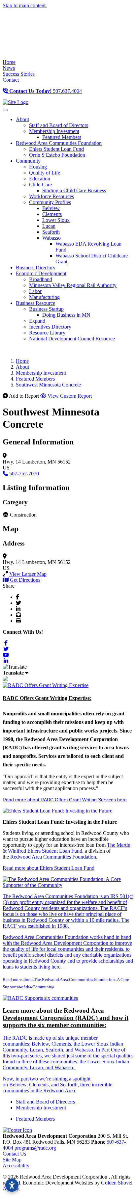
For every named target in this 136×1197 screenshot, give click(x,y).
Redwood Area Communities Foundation (53, 857)
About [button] (22, 119)
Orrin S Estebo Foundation (57, 155)
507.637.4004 (45, 91)
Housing (38, 167)
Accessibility (16, 1165)
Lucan (48, 226)
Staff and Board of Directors (58, 125)
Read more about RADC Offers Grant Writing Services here (65, 799)
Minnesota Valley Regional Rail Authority (73, 285)
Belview (51, 208)
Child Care (40, 184)
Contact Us (14, 1154)
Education (39, 178)
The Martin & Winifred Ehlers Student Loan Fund (66, 848)
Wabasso (51, 238)
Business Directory (35, 267)
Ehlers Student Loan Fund (56, 149)
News (9, 68)
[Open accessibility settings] (11, 1185)
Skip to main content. (25, 5)
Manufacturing (44, 297)
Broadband (40, 279)
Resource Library (47, 332)
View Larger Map (28, 574)
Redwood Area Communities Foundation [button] (59, 143)
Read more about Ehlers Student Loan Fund (48, 868)
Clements (52, 214)
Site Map (12, 1159)
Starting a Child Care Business (74, 190)
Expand (37, 321)
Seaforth (51, 232)
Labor (35, 291)
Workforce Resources (51, 196)
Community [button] (28, 161)
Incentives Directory (50, 327)
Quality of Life (44, 172)
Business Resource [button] (35, 303)
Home (9, 62)
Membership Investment (54, 131)
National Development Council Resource (72, 338)
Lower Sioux (56, 220)
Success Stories (19, 74)
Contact (11, 80)
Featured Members (61, 137)
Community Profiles (50, 202)
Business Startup (46, 309)
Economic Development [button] (41, 273)
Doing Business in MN (66, 315)
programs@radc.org (35, 1148)
